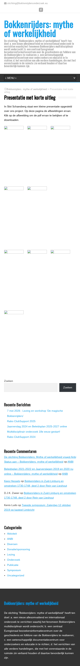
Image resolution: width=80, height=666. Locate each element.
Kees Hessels (12, 481)
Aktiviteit (12, 533)
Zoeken (8, 380)
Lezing (11, 554)
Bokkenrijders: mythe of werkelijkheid (38, 28)
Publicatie (12, 564)
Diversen (12, 544)
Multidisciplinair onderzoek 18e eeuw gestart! (33, 431)
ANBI (70, 461)
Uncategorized (15, 575)
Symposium (14, 570)
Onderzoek (13, 559)
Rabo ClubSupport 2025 (21, 421)
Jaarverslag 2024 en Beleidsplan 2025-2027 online (37, 426)
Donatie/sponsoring (18, 549)
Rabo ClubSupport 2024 (21, 436)
